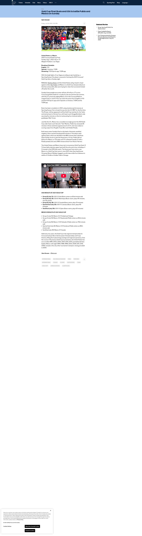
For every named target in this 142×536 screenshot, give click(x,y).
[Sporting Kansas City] (14, 2)
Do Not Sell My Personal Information (11, 522)
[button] (56, 2)
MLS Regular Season (59, 259)
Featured (76, 259)
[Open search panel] (104, 3)
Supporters (70, 262)
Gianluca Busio (52, 83)
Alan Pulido (53, 85)
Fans (69, 259)
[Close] (50, 510)
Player (62, 262)
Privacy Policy (20, 519)
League (55, 262)
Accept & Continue (30, 530)
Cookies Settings (7, 526)
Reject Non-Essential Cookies (32, 526)
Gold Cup (45, 265)
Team (78, 262)
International (46, 259)
